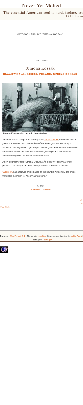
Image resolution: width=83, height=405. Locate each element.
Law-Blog (42, 236)
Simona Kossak (40, 68)
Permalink (46, 190)
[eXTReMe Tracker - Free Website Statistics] (4, 252)
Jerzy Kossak (51, 139)
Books (32, 74)
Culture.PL (7, 172)
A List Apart (76, 236)
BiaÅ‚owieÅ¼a (14, 74)
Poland (45, 74)
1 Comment (34, 190)
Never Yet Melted (41, 5)
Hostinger (47, 240)
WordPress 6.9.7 (17, 236)
